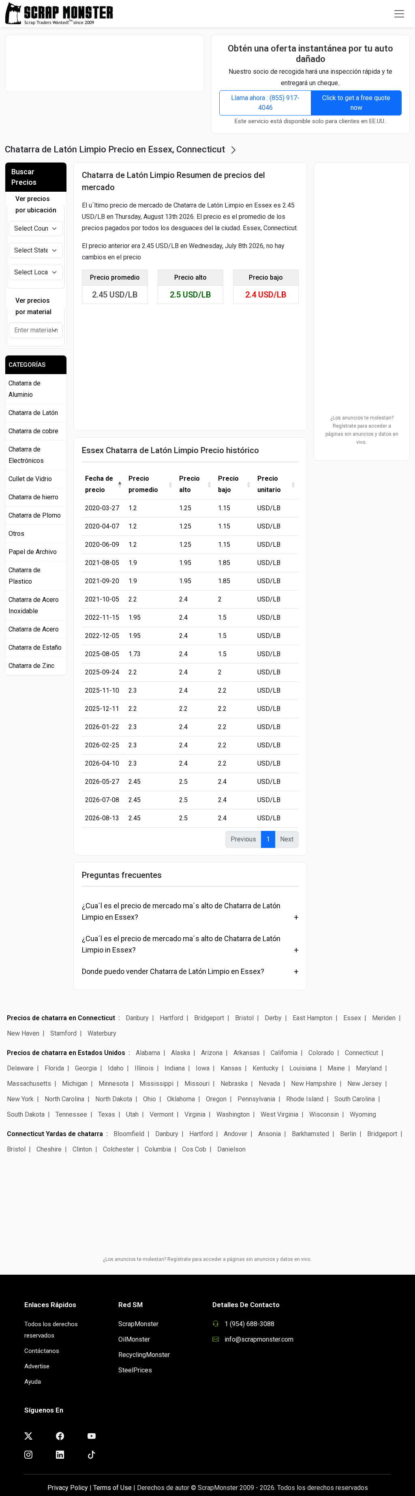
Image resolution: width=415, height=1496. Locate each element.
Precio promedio (143, 484)
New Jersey (364, 1083)
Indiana (175, 1068)
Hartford (171, 1018)
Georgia (86, 1068)
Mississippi (156, 1083)
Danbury (137, 1018)
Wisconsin (324, 1114)
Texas (106, 1114)
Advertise (36, 1366)
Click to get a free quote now (356, 102)
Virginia (194, 1114)
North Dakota (113, 1099)
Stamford (63, 1033)
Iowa (203, 1068)
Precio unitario (269, 484)
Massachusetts (29, 1083)
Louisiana (303, 1068)
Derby (273, 1018)
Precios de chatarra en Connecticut (61, 1018)
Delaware (20, 1068)
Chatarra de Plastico (25, 575)
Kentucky (265, 1068)
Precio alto (189, 484)
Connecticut (361, 1053)
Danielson (231, 1149)
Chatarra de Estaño (35, 647)
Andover (235, 1134)
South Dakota (26, 1114)
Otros (16, 533)
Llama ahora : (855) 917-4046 (265, 102)
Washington (233, 1114)
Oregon (216, 1099)
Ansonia (269, 1134)
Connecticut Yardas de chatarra (55, 1134)
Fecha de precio (99, 484)
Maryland (369, 1068)
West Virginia (279, 1114)
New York (20, 1099)
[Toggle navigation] (399, 13)
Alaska (180, 1053)
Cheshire (49, 1149)
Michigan (75, 1083)
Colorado (321, 1053)
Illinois (144, 1068)
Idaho (116, 1068)
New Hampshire (313, 1083)
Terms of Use (112, 1488)
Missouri (197, 1083)
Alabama (148, 1053)
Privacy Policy (67, 1488)
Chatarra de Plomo (35, 515)
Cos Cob (194, 1149)
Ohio (149, 1099)
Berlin (348, 1134)
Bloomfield (128, 1134)
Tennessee (71, 1114)
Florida (54, 1068)
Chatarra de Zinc (31, 666)
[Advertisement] (108, 63)
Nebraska (234, 1083)
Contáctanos (41, 1351)
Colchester (118, 1149)
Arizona (211, 1053)
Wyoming (363, 1114)
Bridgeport (209, 1018)
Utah (132, 1114)
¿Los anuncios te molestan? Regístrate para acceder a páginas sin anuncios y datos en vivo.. (361, 430)
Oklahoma (181, 1099)
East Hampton (312, 1018)
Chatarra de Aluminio (25, 388)
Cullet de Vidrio (30, 479)
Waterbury (102, 1033)
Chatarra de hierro (33, 497)
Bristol (244, 1018)
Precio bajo (228, 484)
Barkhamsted (310, 1134)
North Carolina (64, 1099)
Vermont (161, 1114)
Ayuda (32, 1381)
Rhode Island (304, 1099)
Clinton (82, 1149)
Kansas (231, 1068)
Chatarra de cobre (33, 431)
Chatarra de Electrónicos (26, 454)
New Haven (23, 1033)
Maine (336, 1068)
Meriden (384, 1018)
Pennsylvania (256, 1099)
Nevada (269, 1083)
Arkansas (246, 1053)
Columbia (158, 1149)
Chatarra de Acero (34, 629)
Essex (352, 1018)
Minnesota (113, 1083)
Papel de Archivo (33, 552)
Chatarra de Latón (33, 413)
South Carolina (354, 1099)
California (284, 1053)
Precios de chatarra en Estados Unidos (66, 1053)
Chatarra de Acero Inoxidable (34, 605)
